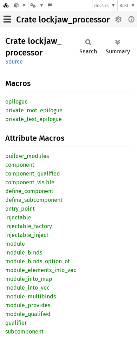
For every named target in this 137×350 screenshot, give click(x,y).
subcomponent (24, 331)
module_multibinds (30, 296)
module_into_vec (27, 287)
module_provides (27, 305)
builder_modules (27, 156)
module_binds (23, 252)
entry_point (20, 208)
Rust (124, 5)
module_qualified (28, 314)
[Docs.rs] (6, 5)
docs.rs (101, 5)
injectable (18, 217)
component (19, 164)
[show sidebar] (7, 19)
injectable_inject (26, 235)
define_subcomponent (34, 200)
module (15, 243)
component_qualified (32, 173)
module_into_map (28, 279)
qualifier (16, 322)
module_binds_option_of (37, 261)
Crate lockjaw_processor (63, 20)
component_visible (29, 182)
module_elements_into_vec (40, 270)
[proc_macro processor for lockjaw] (20, 5)
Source (14, 61)
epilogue (16, 101)
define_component (29, 191)
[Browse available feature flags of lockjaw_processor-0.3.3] (49, 5)
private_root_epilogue (34, 110)
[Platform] (36, 5)
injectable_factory (28, 226)
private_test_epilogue (33, 119)
